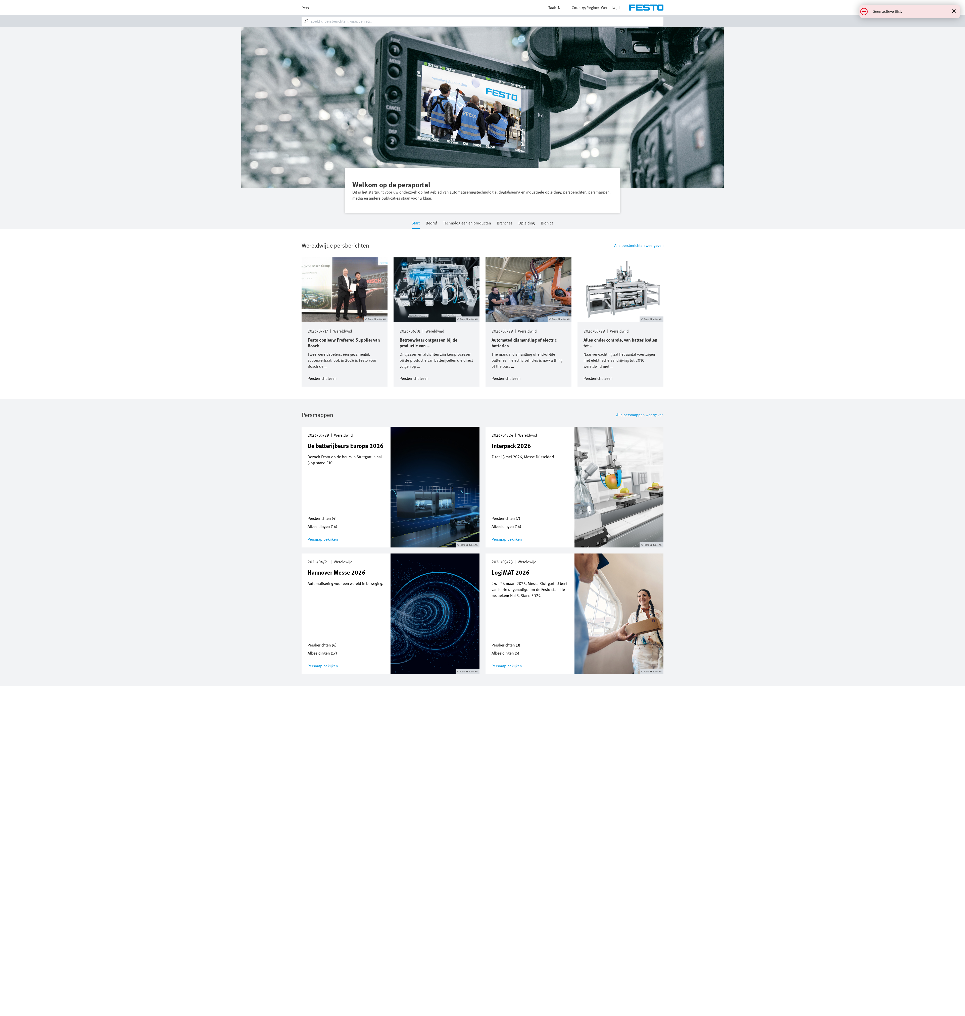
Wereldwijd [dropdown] (610, 7)
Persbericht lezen (322, 378)
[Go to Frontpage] (646, 7)
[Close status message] (954, 11)
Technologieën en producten (467, 223)
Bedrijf (431, 223)
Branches (504, 223)
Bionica (547, 223)
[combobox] (482, 21)
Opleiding (526, 223)
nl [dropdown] (560, 7)
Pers (305, 8)
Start (416, 223)
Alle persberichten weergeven (638, 245)
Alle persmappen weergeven (639, 414)
